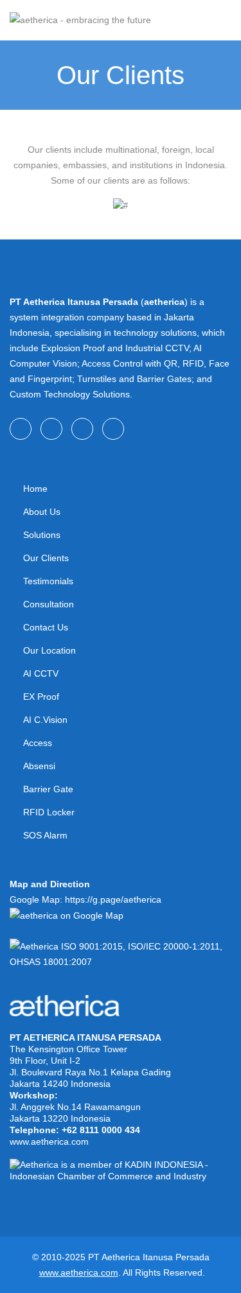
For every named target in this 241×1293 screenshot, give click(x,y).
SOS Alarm (45, 835)
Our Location (49, 650)
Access (37, 743)
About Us (41, 512)
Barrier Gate (48, 789)
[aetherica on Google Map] (66, 915)
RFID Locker (49, 812)
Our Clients (46, 558)
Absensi (39, 766)
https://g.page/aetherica (113, 899)
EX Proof (41, 696)
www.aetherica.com (49, 1141)
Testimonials (48, 581)
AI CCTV (40, 673)
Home (35, 488)
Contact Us (45, 627)
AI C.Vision (45, 720)
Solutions (41, 535)
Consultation (48, 604)
